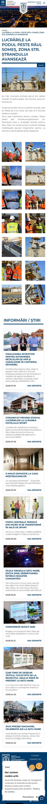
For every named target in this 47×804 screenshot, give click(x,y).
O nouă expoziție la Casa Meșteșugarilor (22, 475)
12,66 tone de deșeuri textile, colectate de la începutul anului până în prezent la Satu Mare (22, 676)
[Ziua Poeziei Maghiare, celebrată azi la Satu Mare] (23, 712)
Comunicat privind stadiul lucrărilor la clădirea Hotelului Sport (23, 420)
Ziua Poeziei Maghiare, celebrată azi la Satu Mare (23, 727)
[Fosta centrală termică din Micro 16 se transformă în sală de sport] (23, 507)
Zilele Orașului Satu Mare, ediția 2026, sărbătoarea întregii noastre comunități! (23, 574)
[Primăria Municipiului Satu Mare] (23, 8)
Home (4, 30)
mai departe (34, 386)
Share (41, 65)
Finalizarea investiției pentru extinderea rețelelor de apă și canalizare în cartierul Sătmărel (21, 359)
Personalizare (28, 797)
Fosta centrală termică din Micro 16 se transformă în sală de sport (23, 525)
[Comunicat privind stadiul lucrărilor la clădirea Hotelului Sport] (23, 403)
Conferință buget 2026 (20, 627)
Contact (35, 755)
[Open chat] (41, 798)
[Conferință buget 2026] (23, 612)
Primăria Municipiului (11, 3)
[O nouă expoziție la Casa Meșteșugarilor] (23, 459)
